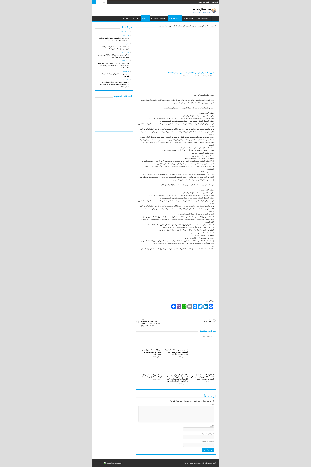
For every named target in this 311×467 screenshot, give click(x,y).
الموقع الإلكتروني (208, 441)
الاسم (211, 426)
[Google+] (113, 2)
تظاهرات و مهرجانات (159, 18)
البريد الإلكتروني (208, 433)
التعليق (211, 404)
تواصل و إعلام (175, 18)
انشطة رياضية (188, 18)
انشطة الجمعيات (203, 18)
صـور (136, 18)
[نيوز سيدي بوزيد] (205, 9)
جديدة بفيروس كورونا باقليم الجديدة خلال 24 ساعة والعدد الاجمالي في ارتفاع (151, 322)
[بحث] (94, 2)
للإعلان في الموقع (204, 2)
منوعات (127, 18)
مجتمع (145, 18)
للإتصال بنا (215, 2)
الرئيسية (215, 18)
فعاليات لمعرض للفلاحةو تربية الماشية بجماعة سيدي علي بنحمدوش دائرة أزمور (176, 352)
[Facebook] (111, 2)
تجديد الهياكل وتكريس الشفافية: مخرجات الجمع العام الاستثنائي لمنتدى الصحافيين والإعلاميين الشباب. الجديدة (176, 377)
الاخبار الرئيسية (203, 26)
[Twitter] (108, 2)
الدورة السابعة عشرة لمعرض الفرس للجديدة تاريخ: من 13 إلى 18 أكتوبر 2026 (151, 352)
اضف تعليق (196, 75)
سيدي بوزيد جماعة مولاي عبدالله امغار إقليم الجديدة (152, 375)
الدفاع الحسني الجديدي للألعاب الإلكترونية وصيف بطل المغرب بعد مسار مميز (202, 376)
